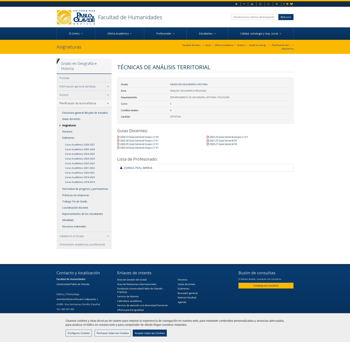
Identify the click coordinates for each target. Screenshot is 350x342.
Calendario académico (129, 301)
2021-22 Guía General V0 (223, 140)
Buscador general (187, 293)
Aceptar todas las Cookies (150, 333)
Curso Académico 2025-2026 (80, 149)
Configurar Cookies (79, 333)
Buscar (287, 17)
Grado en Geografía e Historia (258, 45)
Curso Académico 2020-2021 (80, 172)
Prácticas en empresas (75, 195)
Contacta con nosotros (265, 285)
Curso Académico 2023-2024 (80, 158)
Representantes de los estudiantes (82, 214)
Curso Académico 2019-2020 (80, 177)
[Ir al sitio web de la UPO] (77, 17)
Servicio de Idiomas (128, 296)
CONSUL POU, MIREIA (137, 168)
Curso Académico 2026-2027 (80, 144)
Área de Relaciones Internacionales (137, 284)
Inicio (208, 45)
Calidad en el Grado (71, 236)
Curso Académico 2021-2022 (80, 168)
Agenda (182, 302)
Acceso (63, 95)
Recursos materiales (74, 226)
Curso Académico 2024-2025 (80, 153)
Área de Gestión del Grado (132, 279)
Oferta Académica (224, 45)
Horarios (67, 131)
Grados (241, 45)
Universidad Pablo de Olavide (73, 284)
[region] (175, 327)
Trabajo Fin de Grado (74, 201)
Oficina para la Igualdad (130, 310)
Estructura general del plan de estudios (85, 112)
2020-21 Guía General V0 (223, 144)
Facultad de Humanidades (130, 17)
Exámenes (68, 137)
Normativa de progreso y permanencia (85, 189)
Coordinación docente (75, 207)
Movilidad (67, 220)
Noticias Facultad (187, 297)
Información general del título (77, 86)
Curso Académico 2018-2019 (80, 182)
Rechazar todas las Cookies (113, 333)
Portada (64, 78)
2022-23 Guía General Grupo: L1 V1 (229, 137)
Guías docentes (71, 119)
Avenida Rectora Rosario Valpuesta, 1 (77, 299)
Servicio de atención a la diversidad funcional (142, 305)
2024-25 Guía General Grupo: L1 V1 (139, 144)
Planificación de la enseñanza (281, 45)
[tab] (84, 78)
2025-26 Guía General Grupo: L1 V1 (139, 140)
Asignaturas (287, 48)
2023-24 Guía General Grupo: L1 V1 (139, 147)
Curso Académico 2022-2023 (80, 163)
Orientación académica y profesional (82, 244)
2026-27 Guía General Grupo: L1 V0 (139, 137)
